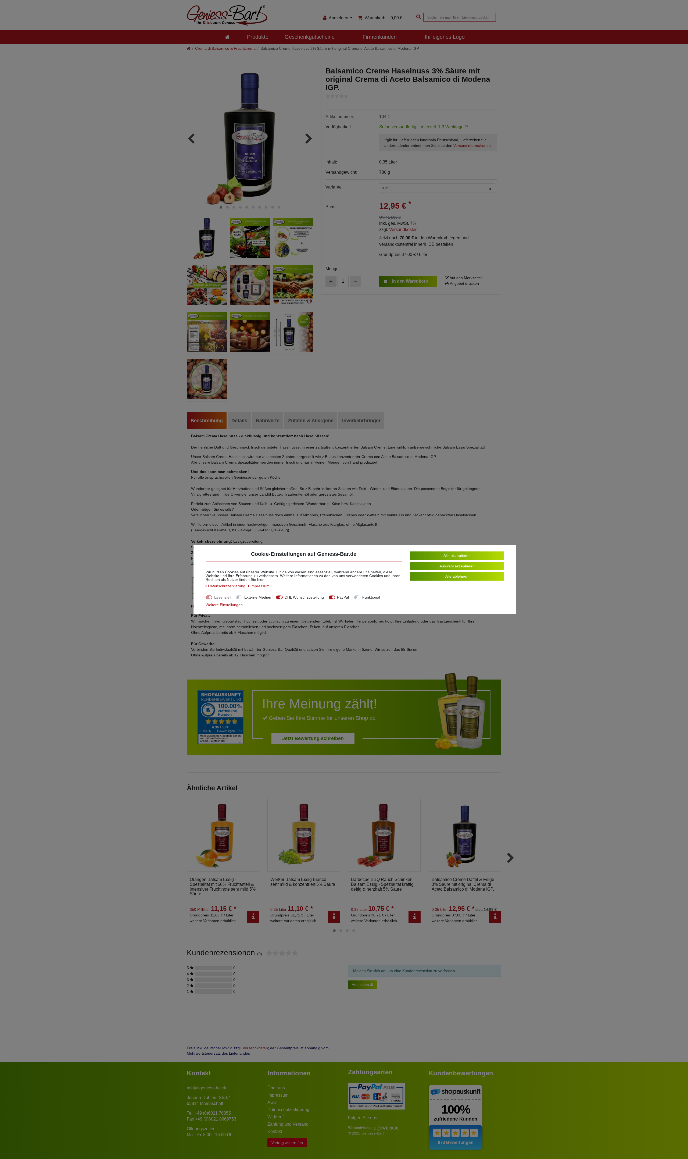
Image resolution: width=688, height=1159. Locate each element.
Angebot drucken (464, 283)
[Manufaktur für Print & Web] (387, 1127)
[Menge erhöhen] (330, 281)
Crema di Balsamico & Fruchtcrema (225, 48)
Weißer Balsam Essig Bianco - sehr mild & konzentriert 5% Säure (302, 882)
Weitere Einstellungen (224, 605)
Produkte (257, 37)
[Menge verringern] (355, 281)
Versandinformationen (472, 145)
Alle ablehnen (456, 576)
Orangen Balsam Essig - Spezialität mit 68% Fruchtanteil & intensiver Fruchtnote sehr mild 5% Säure (223, 886)
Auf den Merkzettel (465, 278)
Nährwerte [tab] (268, 420)
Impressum (277, 1095)
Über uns (276, 1088)
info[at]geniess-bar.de (207, 1088)
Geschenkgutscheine (310, 37)
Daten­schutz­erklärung (227, 586)
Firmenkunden (380, 37)
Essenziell (222, 597)
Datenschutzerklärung (288, 1109)
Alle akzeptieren (457, 555)
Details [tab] (239, 420)
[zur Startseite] (227, 37)
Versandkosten (403, 229)
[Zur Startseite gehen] (188, 48)
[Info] (253, 917)
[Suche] (418, 17)
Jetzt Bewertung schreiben (313, 738)
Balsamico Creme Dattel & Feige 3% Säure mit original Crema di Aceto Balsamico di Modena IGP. (463, 884)
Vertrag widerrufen (287, 1142)
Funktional (371, 597)
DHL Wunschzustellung (304, 597)
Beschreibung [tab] (207, 420)
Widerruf (275, 1117)
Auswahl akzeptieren (457, 566)
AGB (272, 1102)
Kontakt (274, 1131)
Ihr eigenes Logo (445, 37)
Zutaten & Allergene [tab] (311, 420)
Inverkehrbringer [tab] (361, 420)
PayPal (343, 597)
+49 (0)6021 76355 (213, 1113)
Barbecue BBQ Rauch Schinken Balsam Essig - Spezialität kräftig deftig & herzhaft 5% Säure (382, 884)
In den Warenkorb (410, 281)
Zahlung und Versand (288, 1124)
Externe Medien (257, 597)
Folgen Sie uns (362, 1117)
